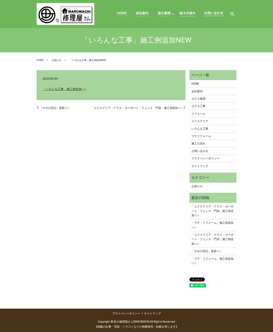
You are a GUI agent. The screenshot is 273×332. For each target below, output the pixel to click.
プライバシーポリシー (205, 158)
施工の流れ (198, 143)
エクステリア (199, 121)
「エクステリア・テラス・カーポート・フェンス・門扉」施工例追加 (136, 107)
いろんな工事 (199, 128)
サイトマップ (199, 166)
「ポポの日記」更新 (54, 107)
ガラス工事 (198, 106)
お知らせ (56, 60)
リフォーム (198, 113)
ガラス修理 (198, 98)
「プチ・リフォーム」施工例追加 (212, 225)
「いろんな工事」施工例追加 (64, 89)
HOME (40, 60)
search (232, 14)
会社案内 (197, 91)
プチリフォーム (201, 136)
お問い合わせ (199, 151)
